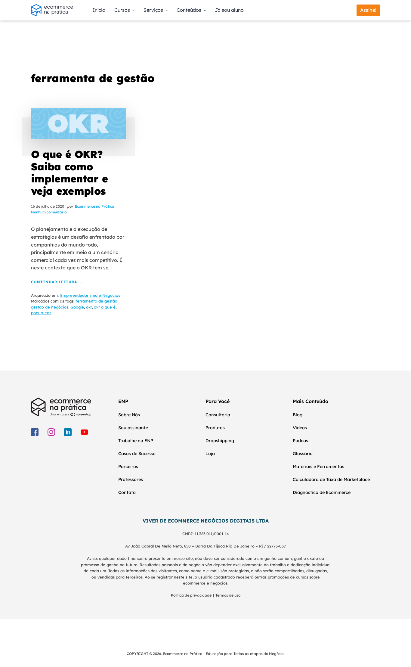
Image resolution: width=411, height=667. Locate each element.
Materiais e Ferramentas (318, 466)
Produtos (215, 427)
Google (77, 307)
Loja (210, 453)
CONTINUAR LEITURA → (56, 282)
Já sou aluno (229, 10)
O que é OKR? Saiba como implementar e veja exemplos (69, 172)
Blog (297, 414)
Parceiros (128, 466)
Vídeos (300, 427)
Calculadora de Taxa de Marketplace (331, 479)
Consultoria (218, 414)
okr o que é (105, 307)
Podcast (301, 440)
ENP (123, 401)
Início (99, 10)
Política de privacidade (191, 595)
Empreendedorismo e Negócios (90, 295)
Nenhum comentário (48, 212)
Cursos (122, 10)
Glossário (303, 453)
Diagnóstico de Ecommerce (322, 492)
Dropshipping (220, 440)
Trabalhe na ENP (135, 440)
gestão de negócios (49, 307)
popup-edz (41, 312)
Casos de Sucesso (137, 453)
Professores (130, 479)
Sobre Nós (129, 414)
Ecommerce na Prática (94, 206)
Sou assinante (133, 427)
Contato (127, 492)
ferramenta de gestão (96, 301)
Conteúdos (189, 10)
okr (89, 307)
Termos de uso (227, 595)
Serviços (153, 10)
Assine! (368, 10)
